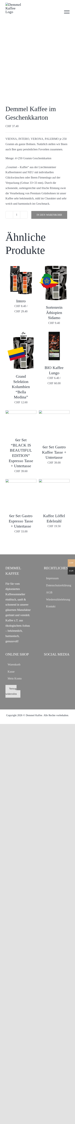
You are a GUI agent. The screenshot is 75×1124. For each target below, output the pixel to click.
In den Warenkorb (49, 215)
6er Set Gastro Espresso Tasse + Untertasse (21, 521)
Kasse (11, 671)
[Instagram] (51, 664)
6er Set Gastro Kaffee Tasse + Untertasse (54, 452)
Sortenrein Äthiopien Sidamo (54, 312)
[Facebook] (45, 664)
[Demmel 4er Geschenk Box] (37, 64)
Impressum (52, 578)
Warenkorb (14, 664)
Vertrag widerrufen (11, 691)
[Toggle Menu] (66, 12)
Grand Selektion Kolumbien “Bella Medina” (21, 386)
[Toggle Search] (56, 12)
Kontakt (50, 606)
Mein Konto (15, 678)
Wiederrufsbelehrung (57, 599)
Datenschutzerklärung (57, 585)
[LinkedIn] (57, 664)
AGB (49, 592)
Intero (21, 301)
